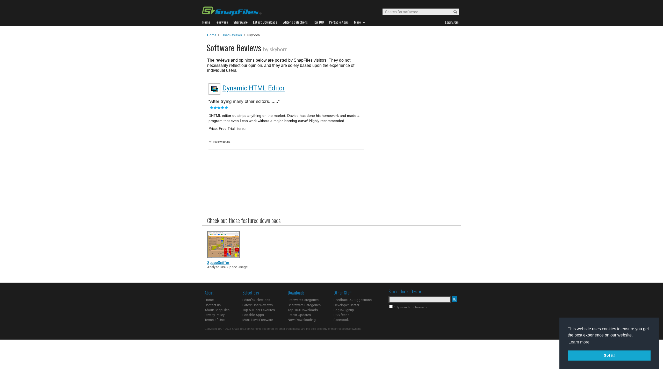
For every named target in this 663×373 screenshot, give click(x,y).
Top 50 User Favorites (258, 310)
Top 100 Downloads (303, 310)
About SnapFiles (217, 310)
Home (211, 35)
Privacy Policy (215, 315)
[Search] (453, 12)
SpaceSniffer (218, 263)
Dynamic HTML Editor (253, 88)
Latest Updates (299, 315)
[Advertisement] (412, 138)
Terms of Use (215, 320)
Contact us (213, 305)
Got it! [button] (609, 355)
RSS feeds (341, 315)
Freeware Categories (303, 300)
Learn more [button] (578, 342)
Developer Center (346, 305)
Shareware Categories (304, 305)
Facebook (341, 320)
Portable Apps (253, 315)
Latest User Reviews (257, 305)
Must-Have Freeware (257, 320)
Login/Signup (344, 310)
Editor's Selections (256, 300)
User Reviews (232, 35)
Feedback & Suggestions (353, 300)
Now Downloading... (303, 320)
